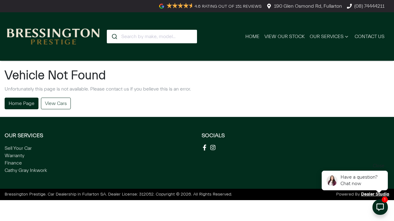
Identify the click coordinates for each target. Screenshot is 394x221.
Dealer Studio (375, 194)
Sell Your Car (18, 148)
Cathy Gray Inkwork (26, 170)
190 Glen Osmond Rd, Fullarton (308, 6)
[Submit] (114, 36)
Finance (13, 163)
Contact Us (369, 36)
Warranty (14, 155)
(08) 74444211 (369, 6)
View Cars (56, 103)
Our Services (327, 36)
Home (252, 36)
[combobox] (152, 36)
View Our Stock (284, 36)
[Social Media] (206, 147)
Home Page (21, 103)
